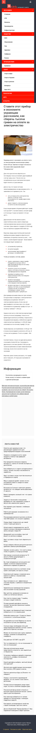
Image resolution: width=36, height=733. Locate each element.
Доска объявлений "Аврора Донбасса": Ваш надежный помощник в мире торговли (18, 709)
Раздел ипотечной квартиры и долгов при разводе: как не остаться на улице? (16, 389)
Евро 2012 (7, 89)
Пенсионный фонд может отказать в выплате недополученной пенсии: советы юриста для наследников (18, 691)
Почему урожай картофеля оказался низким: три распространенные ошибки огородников (17, 605)
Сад (5, 46)
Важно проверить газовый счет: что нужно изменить (18, 495)
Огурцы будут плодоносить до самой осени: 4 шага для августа (16, 523)
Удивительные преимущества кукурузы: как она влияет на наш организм (17, 588)
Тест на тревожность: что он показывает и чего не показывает (18, 644)
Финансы (7, 22)
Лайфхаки (7, 54)
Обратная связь (27, 729)
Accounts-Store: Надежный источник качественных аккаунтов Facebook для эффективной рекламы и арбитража (17, 393)
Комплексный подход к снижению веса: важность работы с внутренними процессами (17, 575)
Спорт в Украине (9, 77)
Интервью (7, 85)
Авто (5, 97)
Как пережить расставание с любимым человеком (17, 507)
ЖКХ (5, 38)
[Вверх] (4, 2)
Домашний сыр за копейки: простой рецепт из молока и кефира (16, 535)
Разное (6, 58)
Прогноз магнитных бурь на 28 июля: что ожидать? (17, 673)
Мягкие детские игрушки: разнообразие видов (18, 386)
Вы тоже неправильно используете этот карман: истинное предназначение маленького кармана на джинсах (17, 563)
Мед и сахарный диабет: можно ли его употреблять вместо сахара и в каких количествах (16, 482)
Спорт (6, 69)
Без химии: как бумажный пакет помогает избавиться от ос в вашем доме (17, 611)
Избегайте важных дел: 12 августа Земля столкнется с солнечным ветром (17, 616)
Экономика (8, 10)
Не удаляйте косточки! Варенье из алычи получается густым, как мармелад (17, 621)
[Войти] (30, 2)
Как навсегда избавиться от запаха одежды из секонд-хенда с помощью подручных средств (16, 698)
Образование (8, 42)
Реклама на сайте (15, 729)
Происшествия (9, 62)
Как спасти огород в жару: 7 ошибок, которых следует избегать (16, 599)
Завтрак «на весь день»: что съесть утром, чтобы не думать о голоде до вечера (17, 550)
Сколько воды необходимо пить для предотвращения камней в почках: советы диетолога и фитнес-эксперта (18, 627)
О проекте (6, 729)
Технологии (7, 93)
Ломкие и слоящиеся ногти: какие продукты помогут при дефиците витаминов (15, 456)
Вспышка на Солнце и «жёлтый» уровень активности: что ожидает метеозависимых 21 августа (18, 489)
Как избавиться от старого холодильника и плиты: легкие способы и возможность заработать (18, 470)
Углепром (7, 14)
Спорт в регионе (9, 81)
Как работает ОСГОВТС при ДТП (14, 640)
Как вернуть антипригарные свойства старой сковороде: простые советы (16, 704)
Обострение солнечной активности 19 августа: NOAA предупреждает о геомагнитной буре (16, 556)
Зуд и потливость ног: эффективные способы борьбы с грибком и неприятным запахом (18, 582)
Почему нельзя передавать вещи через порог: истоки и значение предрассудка (17, 685)
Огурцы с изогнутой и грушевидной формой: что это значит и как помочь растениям (16, 679)
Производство (8, 26)
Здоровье (7, 50)
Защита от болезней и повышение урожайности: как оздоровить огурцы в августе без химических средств (17, 501)
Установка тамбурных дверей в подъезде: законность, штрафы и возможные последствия (17, 657)
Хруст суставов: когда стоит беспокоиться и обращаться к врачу (18, 476)
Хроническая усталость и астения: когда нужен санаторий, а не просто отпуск (17, 569)
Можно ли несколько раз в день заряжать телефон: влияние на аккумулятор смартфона (18, 634)
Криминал (7, 66)
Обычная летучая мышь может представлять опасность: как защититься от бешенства (17, 650)
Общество (7, 34)
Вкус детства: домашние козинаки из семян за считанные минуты (16, 594)
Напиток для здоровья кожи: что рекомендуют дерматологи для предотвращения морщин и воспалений (17, 449)
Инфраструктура (9, 30)
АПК (5, 18)
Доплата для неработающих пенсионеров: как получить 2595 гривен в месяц (18, 668)
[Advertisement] (18, 415)
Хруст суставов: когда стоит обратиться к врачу (17, 540)
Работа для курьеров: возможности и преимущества (16, 512)
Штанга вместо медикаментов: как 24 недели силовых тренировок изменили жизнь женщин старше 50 (17, 529)
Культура (6, 101)
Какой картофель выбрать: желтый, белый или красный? (18, 663)
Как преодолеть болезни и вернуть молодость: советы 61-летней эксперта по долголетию (18, 463)
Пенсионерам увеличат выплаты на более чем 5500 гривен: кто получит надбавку (18, 518)
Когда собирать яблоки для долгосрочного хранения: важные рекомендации (18, 545)
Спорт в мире (8, 73)
